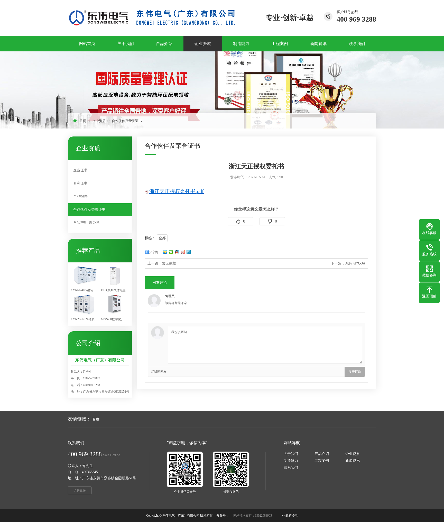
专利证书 (80, 183)
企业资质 (99, 121)
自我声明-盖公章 (86, 223)
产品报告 (80, 196)
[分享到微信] (171, 252)
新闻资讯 (352, 461)
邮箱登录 (291, 515)
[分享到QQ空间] (165, 252)
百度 (95, 419)
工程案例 (321, 461)
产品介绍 (321, 454)
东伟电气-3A (355, 263)
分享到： (155, 252)
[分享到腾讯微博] (189, 252)
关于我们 (291, 454)
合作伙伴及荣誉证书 (127, 121)
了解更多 (79, 490)
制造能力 (291, 461)
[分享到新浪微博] (183, 252)
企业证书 (80, 170)
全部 (162, 238)
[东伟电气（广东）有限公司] (152, 18)
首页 (82, 121)
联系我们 (291, 468)
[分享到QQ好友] (177, 252)
